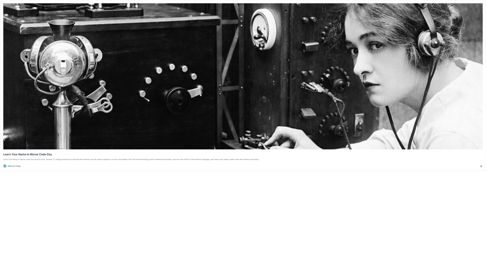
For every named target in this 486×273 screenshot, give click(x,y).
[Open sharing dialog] (481, 165)
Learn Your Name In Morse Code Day (27, 154)
